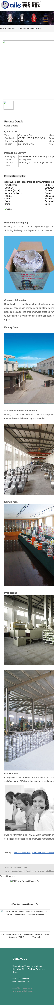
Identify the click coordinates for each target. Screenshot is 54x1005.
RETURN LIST (20, 867)
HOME (3, 28)
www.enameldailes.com (22, 991)
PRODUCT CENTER (17, 28)
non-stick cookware (22, 853)
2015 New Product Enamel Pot (24, 904)
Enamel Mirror (34, 28)
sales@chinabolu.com (22, 988)
